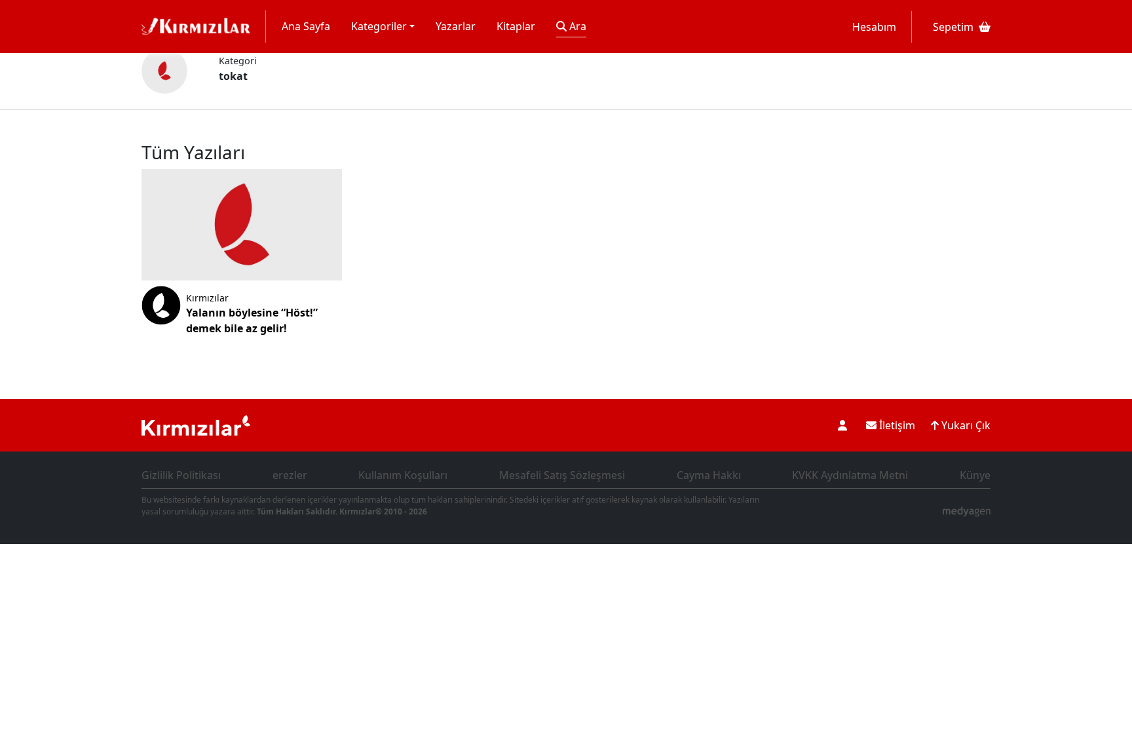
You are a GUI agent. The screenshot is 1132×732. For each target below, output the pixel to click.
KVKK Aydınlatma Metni (850, 475)
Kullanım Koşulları (402, 475)
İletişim (896, 425)
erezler (290, 475)
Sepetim (953, 27)
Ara (576, 26)
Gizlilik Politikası (181, 475)
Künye (975, 475)
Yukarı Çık (964, 425)
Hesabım (874, 27)
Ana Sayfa (306, 26)
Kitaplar (516, 26)
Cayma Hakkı (709, 475)
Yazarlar (456, 26)
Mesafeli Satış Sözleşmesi (562, 475)
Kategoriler (379, 26)
